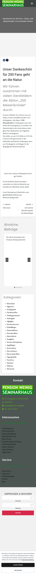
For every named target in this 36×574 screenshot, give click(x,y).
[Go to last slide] (7, 260)
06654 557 (8, 402)
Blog (3, 482)
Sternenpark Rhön (13, 354)
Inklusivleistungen (8, 476)
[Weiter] (29, 260)
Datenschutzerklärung (28, 560)
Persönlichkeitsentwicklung (11, 442)
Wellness (10, 366)
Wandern (10, 363)
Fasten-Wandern (8, 447)
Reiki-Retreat (6, 439)
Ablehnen (18, 570)
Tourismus (10, 360)
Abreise (18, 508)
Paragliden (10, 339)
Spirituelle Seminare (9, 436)
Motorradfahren (12, 330)
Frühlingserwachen (13, 316)
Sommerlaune (12, 351)
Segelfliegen (11, 345)
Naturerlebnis (11, 336)
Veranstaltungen (8, 428)
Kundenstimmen (13, 324)
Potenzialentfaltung (9, 434)
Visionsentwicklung (9, 444)
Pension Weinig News (14, 342)
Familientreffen (12, 312)
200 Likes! (6, 206)
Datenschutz (6, 471)
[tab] (14, 287)
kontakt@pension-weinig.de (14, 406)
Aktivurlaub (11, 304)
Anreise (18, 501)
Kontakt (4, 479)
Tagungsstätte (11, 357)
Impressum (6, 474)
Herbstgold (11, 318)
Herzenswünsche (8, 431)
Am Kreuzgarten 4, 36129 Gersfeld (16, 399)
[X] (7, 60)
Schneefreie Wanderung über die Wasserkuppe (27, 209)
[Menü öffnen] (32, 3)
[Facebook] (4, 60)
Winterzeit (10, 369)
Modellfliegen (11, 327)
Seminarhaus (11, 348)
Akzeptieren (18, 565)
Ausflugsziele (11, 310)
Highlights (10, 321)
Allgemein (10, 307)
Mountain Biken (12, 333)
